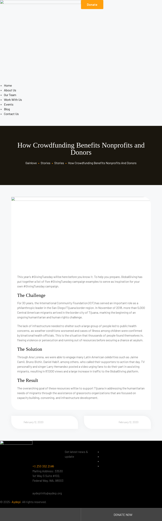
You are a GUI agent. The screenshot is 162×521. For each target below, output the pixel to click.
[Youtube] (155, 459)
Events (8, 104)
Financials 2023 (111, 456)
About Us (10, 90)
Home (8, 85)
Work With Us (13, 99)
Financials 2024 (111, 461)
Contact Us (11, 114)
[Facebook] (134, 459)
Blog (7, 109)
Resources (108, 452)
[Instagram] (145, 459)
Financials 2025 (111, 466)
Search (40, 514)
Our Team (10, 95)
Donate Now (122, 514)
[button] (92, 4)
